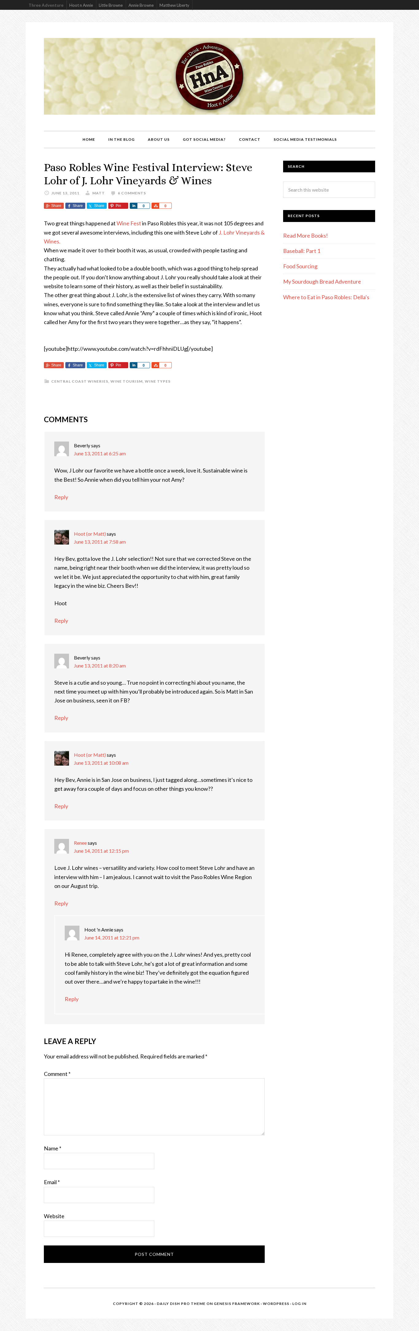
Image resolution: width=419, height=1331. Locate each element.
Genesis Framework (237, 1303)
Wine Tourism (126, 381)
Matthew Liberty (174, 5)
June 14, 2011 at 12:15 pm (101, 851)
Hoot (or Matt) (90, 534)
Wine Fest (129, 223)
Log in (299, 1303)
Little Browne (111, 5)
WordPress (276, 1303)
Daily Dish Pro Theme (181, 1303)
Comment (57, 1073)
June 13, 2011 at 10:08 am (101, 763)
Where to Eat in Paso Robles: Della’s (326, 297)
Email (52, 1182)
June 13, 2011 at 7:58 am (100, 542)
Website (54, 1216)
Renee (80, 843)
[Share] (133, 206)
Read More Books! (305, 235)
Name (52, 1148)
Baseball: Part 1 (301, 250)
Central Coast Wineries (79, 381)
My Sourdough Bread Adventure (322, 281)
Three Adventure (46, 5)
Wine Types (158, 381)
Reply (61, 497)
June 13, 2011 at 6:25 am (100, 453)
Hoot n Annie (81, 5)
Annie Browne (141, 5)
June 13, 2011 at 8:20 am (100, 665)
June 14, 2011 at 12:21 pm (111, 937)
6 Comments (132, 193)
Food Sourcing (300, 266)
